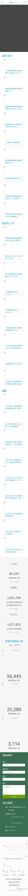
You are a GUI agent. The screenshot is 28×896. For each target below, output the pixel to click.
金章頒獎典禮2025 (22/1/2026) (13, 364)
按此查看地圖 (11, 810)
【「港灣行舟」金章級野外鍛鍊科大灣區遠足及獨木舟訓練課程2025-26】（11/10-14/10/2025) (13, 384)
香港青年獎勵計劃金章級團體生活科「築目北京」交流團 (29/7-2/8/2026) (13, 240)
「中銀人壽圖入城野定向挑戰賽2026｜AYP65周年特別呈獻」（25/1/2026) (13, 348)
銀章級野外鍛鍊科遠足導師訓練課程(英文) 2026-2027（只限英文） (13, 109)
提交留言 (14, 796)
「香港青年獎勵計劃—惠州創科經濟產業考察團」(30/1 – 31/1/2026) (13, 330)
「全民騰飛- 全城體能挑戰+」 (13, 142)
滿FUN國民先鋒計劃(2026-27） (13, 178)
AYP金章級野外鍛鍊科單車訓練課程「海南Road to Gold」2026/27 (13, 73)
